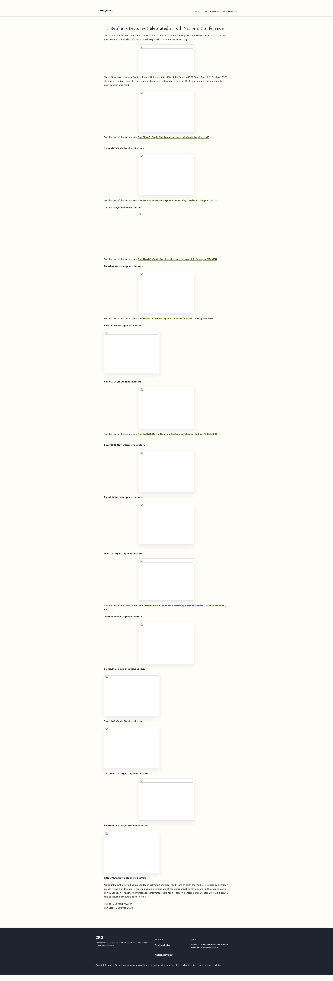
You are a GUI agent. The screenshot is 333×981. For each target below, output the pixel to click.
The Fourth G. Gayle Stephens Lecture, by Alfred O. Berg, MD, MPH (175, 318)
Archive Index (163, 945)
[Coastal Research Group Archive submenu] (237, 11)
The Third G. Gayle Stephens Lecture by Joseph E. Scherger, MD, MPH (177, 259)
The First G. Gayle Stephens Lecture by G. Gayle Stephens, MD (173, 137)
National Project (164, 954)
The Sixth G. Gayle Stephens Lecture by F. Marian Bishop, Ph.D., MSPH (177, 434)
